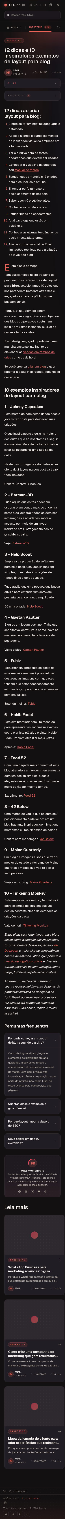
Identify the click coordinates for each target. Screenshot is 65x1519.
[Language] (50, 4)
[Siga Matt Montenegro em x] (32, 1191)
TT (27, 1514)
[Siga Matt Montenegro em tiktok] (45, 1191)
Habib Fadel (25, 747)
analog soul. (22, 1498)
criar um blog (37, 366)
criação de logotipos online (23, 961)
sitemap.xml (20, 1491)
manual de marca (26, 170)
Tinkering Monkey (35, 925)
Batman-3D (20, 543)
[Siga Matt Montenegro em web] (19, 1191)
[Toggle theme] (58, 5)
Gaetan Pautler (33, 650)
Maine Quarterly (41, 882)
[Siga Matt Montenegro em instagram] (26, 1191)
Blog (5, 1508)
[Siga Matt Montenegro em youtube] (39, 1191)
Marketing (14, 40)
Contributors (19, 1508)
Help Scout (35, 606)
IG (6, 1514)
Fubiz (31, 704)
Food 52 (29, 796)
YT (20, 1514)
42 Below (47, 839)
